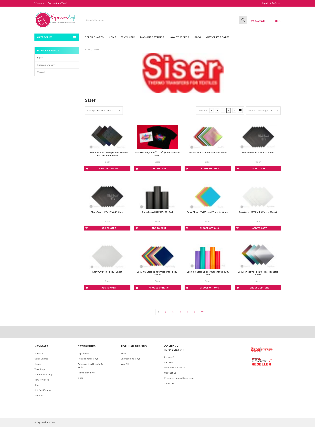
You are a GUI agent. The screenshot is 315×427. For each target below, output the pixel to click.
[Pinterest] (44, 412)
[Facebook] (39, 412)
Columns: (203, 110)
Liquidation (83, 353)
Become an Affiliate (174, 367)
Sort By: (91, 110)
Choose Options (108, 168)
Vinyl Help (128, 37)
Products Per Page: (258, 110)
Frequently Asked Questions (179, 378)
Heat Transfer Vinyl (88, 358)
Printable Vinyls (86, 372)
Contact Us (170, 372)
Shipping (169, 357)
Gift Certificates (218, 37)
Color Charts (94, 37)
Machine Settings (152, 37)
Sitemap (38, 395)
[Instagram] (56, 412)
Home (112, 37)
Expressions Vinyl (46, 65)
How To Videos (179, 37)
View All (41, 72)
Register (276, 3)
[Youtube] (50, 412)
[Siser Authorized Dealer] (262, 349)
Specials (38, 353)
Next (203, 311)
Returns (168, 362)
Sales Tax (169, 383)
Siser (39, 57)
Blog (197, 37)
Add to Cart (159, 168)
